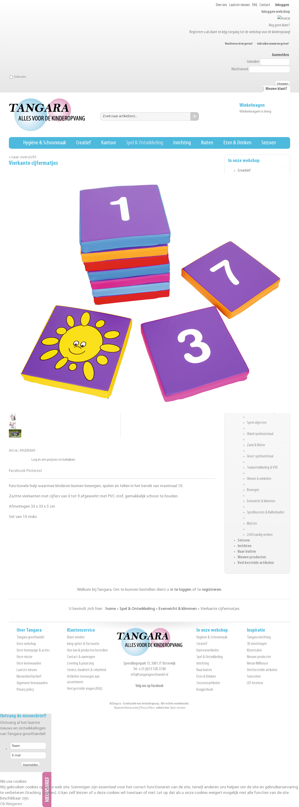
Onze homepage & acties (33, 650)
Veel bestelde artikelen (256, 563)
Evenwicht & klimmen (261, 501)
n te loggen (181, 590)
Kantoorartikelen (207, 650)
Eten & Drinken (237, 143)
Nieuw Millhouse (257, 664)
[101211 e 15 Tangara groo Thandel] (12, 420)
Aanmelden (280, 55)
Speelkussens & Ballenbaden (265, 512)
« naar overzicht (22, 157)
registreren (211, 590)
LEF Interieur (255, 683)
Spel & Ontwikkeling (144, 143)
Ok (2, 804)
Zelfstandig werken (260, 535)
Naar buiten (247, 552)
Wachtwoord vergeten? (239, 43)
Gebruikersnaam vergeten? (273, 43)
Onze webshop (26, 644)
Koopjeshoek (204, 690)
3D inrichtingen (257, 644)
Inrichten (244, 546)
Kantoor (108, 143)
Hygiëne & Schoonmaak (44, 143)
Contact (265, 5)
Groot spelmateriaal (260, 456)
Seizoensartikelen (208, 683)
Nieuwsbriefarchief (29, 677)
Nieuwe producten (252, 557)
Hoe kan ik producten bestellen (87, 650)
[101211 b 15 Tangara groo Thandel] (12, 428)
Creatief (83, 143)
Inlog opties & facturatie (83, 644)
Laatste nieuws (239, 5)
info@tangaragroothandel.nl (149, 675)
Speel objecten (257, 423)
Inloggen (282, 5)
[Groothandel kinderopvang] (149, 655)
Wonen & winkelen (259, 479)
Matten (252, 524)
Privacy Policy (147, 708)
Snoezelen (254, 677)
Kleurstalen (254, 650)
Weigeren (14, 804)
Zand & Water (256, 445)
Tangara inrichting (259, 637)
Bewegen (253, 490)
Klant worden (76, 637)
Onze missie (24, 657)
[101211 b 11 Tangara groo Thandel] (15, 437)
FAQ (254, 5)
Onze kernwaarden (29, 664)
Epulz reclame (177, 708)
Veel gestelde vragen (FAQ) (84, 689)
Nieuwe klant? (276, 89)
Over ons (221, 5)
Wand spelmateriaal (260, 434)
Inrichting (182, 143)
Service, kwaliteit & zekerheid (86, 670)
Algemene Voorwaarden (32, 683)
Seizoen (268, 143)
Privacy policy (25, 690)
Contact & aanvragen (81, 657)
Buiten (207, 143)
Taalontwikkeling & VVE (262, 468)
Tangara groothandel (30, 637)
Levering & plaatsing (80, 664)
